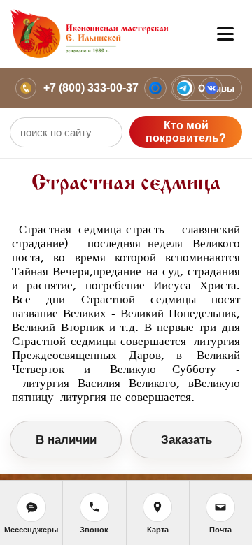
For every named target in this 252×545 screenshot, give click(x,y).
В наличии (66, 439)
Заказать (186, 439)
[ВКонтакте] (211, 88)
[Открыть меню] (225, 34)
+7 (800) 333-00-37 (91, 88)
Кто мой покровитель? (186, 131)
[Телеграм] (183, 88)
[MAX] (155, 88)
